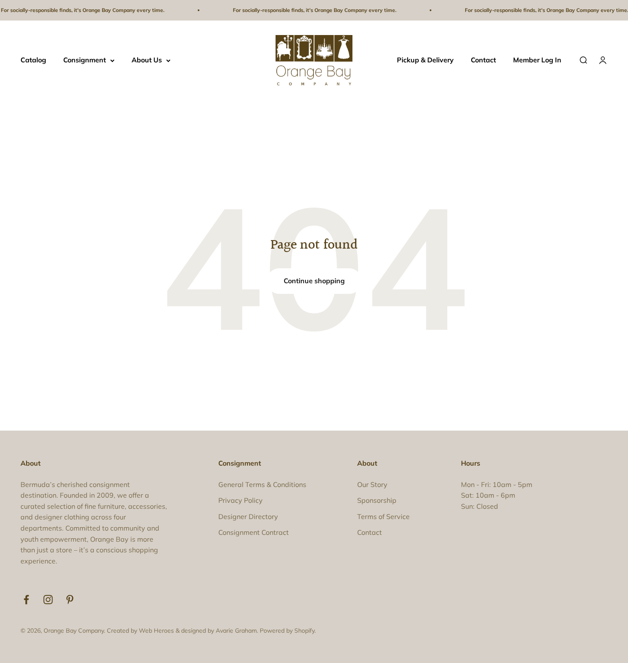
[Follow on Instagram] (48, 599)
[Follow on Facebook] (26, 599)
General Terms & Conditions (262, 484)
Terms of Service (383, 516)
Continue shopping (314, 280)
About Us (147, 60)
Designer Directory (248, 516)
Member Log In (537, 60)
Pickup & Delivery (425, 60)
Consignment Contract (253, 532)
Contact (483, 60)
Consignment (84, 60)
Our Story (372, 484)
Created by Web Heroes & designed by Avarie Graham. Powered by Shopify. (211, 630)
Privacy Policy (240, 500)
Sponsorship (376, 500)
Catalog (33, 60)
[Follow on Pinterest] (70, 599)
